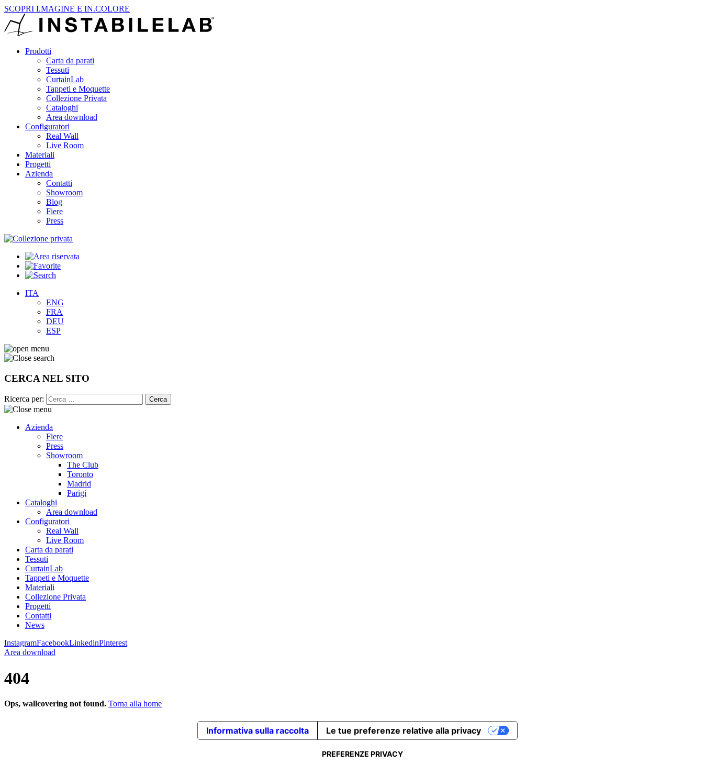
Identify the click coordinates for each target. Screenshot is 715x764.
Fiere (54, 211)
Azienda (39, 173)
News (34, 625)
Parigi (76, 493)
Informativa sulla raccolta (257, 730)
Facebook (53, 642)
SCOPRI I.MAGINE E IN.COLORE (67, 8)
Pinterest (113, 642)
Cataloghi (62, 107)
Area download (71, 117)
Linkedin (84, 642)
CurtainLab (65, 79)
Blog (54, 201)
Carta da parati (70, 60)
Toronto (80, 474)
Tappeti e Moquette (78, 88)
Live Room (65, 145)
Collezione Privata (76, 98)
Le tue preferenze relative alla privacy (403, 730)
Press (54, 220)
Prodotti (38, 51)
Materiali (39, 154)
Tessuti (57, 69)
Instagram (20, 642)
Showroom (64, 192)
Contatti (59, 183)
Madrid (79, 483)
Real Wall (62, 135)
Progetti (38, 164)
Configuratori (47, 126)
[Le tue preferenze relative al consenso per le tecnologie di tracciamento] (362, 754)
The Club (82, 464)
